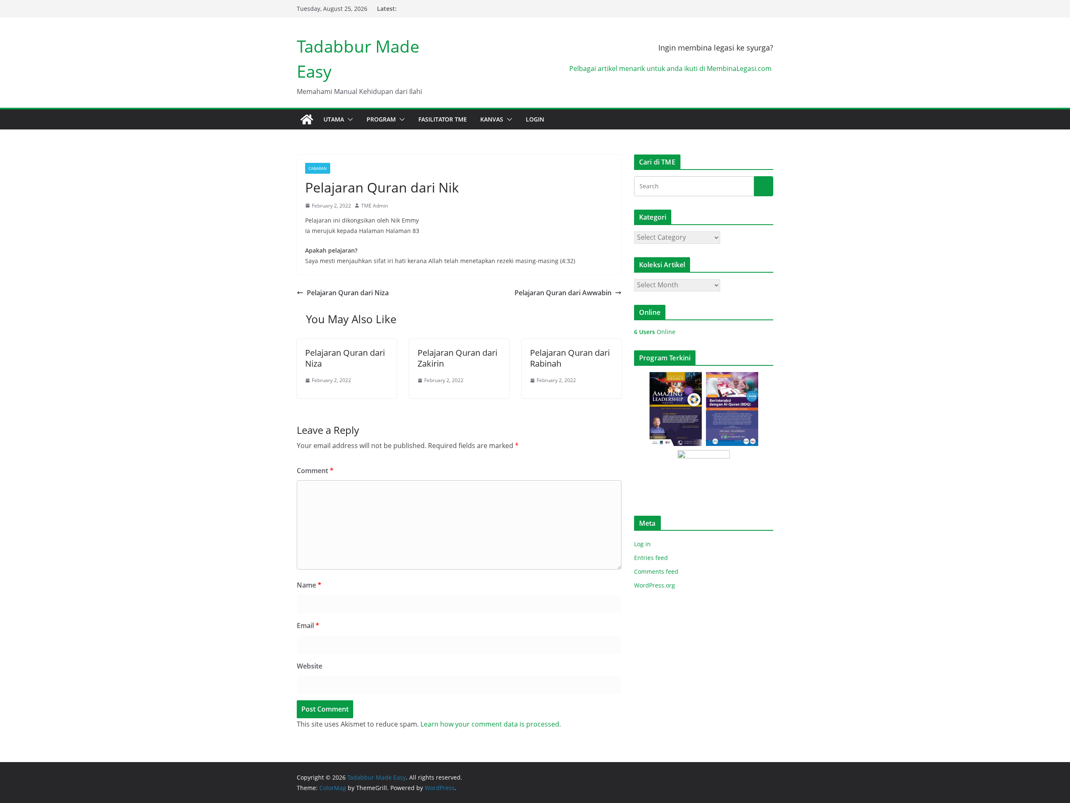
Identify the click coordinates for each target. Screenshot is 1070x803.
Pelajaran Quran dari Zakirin (457, 358)
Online (654, 332)
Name (309, 585)
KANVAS (491, 119)
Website (309, 666)
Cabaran (317, 168)
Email (308, 625)
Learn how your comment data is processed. (490, 724)
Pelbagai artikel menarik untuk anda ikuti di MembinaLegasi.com (671, 68)
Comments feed (656, 571)
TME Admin (374, 205)
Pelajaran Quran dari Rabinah (570, 358)
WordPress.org (654, 585)
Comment (315, 470)
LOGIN (535, 119)
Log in (642, 544)
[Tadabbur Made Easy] (307, 119)
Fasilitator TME (442, 119)
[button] (348, 119)
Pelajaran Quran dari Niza (348, 292)
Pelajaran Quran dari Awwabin (563, 292)
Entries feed (651, 558)
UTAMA (334, 119)
